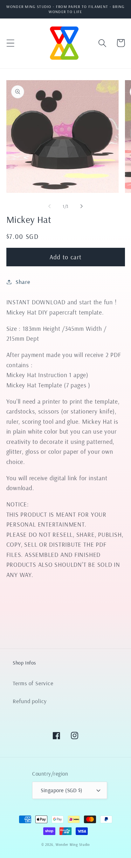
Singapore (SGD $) (61, 790)
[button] (10, 43)
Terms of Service (33, 683)
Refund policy (30, 701)
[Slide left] (49, 206)
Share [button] (23, 281)
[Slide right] (82, 206)
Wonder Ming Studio (73, 844)
